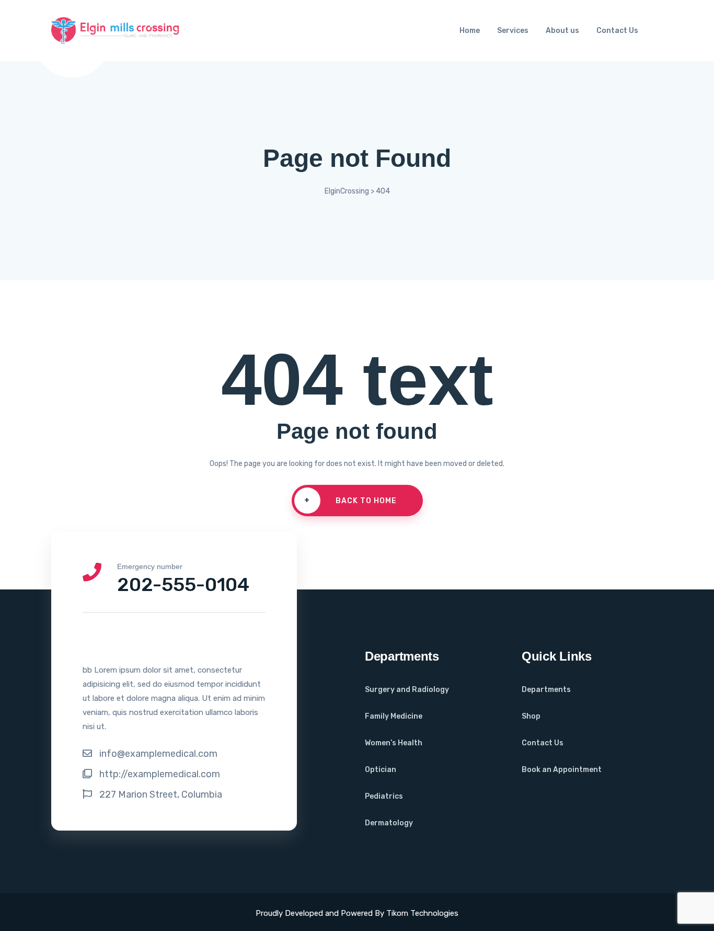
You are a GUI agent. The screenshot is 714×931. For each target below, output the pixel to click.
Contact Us (617, 30)
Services (512, 30)
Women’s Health (393, 743)
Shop (531, 716)
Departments (546, 689)
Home (469, 30)
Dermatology (389, 823)
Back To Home (350, 500)
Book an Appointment (562, 769)
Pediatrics (384, 796)
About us (562, 30)
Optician (380, 769)
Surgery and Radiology (407, 689)
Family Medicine (393, 716)
